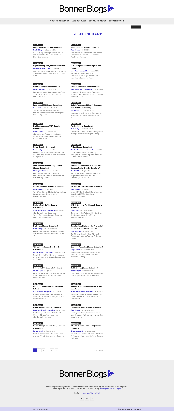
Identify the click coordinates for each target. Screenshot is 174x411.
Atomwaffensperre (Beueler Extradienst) (48, 186)
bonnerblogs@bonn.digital (90, 393)
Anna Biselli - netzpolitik (79, 71)
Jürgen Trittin (75, 210)
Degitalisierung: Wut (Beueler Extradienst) (49, 65)
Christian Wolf (75, 110)
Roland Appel (38, 271)
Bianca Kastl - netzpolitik (41, 68)
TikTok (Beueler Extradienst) (81, 147)
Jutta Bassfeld (76, 231)
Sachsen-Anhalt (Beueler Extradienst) (85, 86)
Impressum (137, 409)
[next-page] (56, 350)
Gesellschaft (38, 45)
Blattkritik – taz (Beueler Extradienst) (84, 268)
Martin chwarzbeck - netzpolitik (81, 89)
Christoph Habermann (40, 171)
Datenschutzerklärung (125, 409)
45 (52, 350)
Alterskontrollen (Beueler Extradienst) (47, 307)
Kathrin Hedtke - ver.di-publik (43, 252)
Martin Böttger (38, 50)
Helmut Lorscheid (39, 89)
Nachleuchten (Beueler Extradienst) (46, 86)
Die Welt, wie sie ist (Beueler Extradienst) (86, 186)
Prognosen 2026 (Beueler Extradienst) (47, 105)
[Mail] (82, 399)
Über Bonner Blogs (59, 21)
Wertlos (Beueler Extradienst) (82, 126)
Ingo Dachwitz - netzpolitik (42, 292)
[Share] (92, 399)
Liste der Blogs (79, 21)
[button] (138, 21)
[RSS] (87, 399)
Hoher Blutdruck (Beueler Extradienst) (85, 47)
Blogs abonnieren (97, 21)
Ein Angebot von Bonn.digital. (111, 389)
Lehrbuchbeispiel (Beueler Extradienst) (86, 307)
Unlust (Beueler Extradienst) (44, 147)
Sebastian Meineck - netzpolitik (44, 210)
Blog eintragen (116, 21)
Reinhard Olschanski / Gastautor (82, 292)
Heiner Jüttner (38, 108)
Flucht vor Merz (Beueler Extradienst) (47, 47)
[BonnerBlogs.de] (87, 9)
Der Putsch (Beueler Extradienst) (45, 226)
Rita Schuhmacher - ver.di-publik (82, 150)
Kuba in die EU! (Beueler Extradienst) (47, 268)
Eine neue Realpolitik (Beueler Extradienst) (87, 247)
